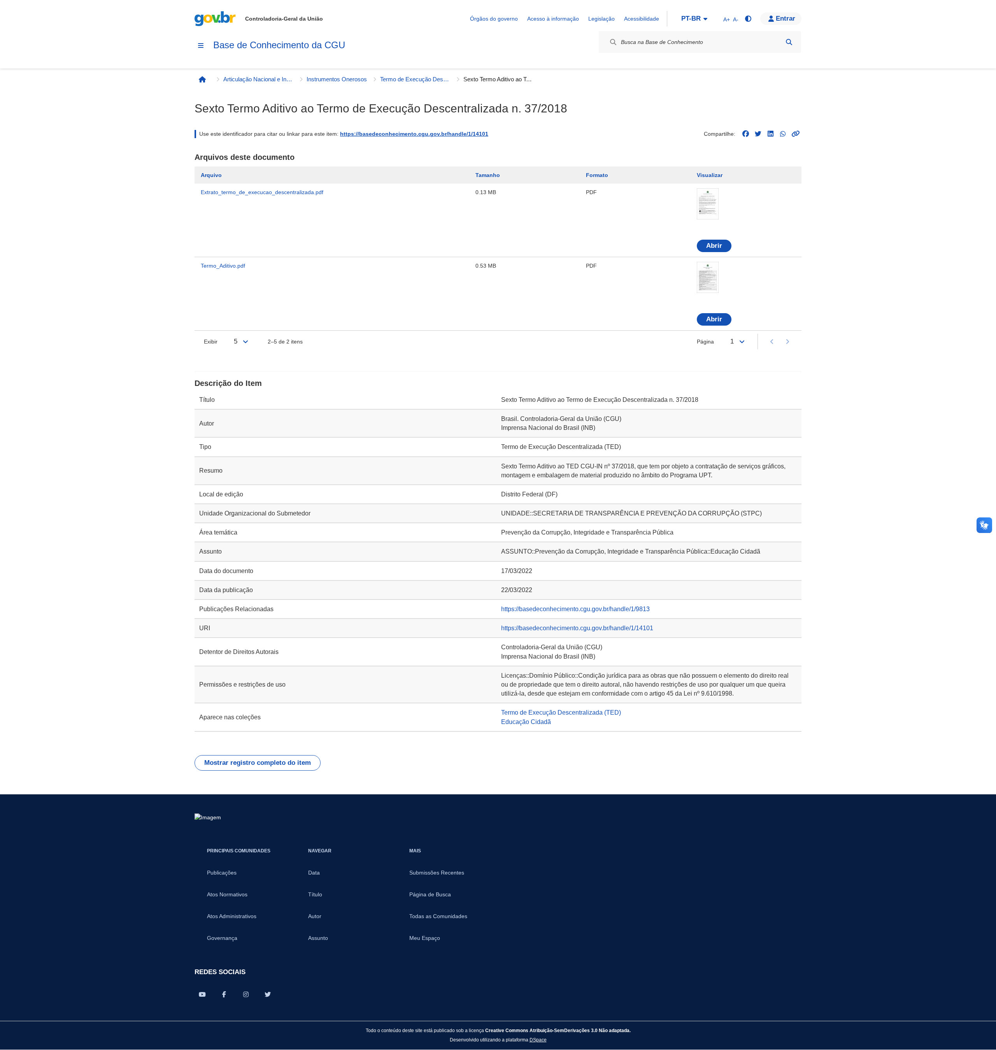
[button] (780, 18)
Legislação (601, 19)
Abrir (714, 245)
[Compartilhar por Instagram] (246, 994)
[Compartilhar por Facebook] (224, 994)
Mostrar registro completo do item (257, 762)
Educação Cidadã (526, 722)
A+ (726, 19)
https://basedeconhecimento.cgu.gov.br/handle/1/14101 (414, 134)
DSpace (538, 1039)
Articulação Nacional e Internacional (258, 79)
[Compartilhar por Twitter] (267, 994)
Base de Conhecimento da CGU (279, 45)
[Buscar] (789, 42)
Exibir (210, 341)
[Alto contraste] (748, 18)
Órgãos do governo (494, 19)
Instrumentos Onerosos (337, 79)
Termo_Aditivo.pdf (223, 266)
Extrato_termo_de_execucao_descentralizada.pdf (262, 192)
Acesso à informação (553, 19)
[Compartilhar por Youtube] (202, 994)
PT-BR (691, 18)
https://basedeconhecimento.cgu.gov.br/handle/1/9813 (575, 609)
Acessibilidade (641, 19)
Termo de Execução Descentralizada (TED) (415, 79)
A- (735, 19)
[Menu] (201, 45)
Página (705, 341)
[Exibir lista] (245, 341)
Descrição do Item (228, 383)
